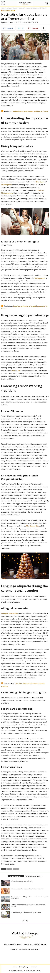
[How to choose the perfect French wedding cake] (5, 891)
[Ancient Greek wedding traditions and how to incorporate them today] (5, 899)
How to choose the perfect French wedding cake (27, 889)
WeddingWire (6, 185)
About (15, 967)
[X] (28, 954)
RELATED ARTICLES (16, 876)
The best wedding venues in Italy (22, 881)
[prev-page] (23, 920)
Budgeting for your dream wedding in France (30, 111)
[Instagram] (22, 954)
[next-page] (26, 920)
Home (2, 8)
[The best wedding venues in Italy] (5, 883)
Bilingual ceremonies (9, 613)
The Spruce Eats (32, 526)
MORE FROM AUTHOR (33, 876)
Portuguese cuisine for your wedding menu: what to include (28, 905)
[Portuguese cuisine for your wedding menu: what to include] (5, 907)
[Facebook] (17, 954)
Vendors (16, 869)
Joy (18, 370)
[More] (43, 28)
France (9, 869)
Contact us (34, 967)
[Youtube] (33, 954)
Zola (13, 370)
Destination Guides (12, 8)
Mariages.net (40, 278)
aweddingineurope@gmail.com (29, 949)
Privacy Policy (23, 967)
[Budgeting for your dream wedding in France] (5, 914)
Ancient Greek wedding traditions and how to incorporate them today (30, 897)
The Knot (39, 182)
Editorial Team (8, 22)
